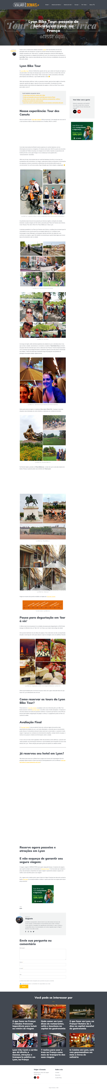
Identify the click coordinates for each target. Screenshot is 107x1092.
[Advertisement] (43, 135)
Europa (76, 4)
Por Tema (84, 4)
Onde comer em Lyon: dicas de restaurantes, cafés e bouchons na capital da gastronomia (53, 1025)
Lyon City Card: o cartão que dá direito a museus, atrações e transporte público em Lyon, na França (24, 1055)
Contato (57, 1072)
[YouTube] (79, 111)
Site (20, 974)
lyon (21, 908)
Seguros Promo (45, 869)
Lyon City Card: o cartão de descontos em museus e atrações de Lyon (43, 102)
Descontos (57, 1075)
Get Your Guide (36, 709)
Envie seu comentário (49, 35)
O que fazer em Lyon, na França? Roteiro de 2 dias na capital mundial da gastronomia (82, 1025)
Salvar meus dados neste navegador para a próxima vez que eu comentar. (37, 980)
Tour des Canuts (51, 596)
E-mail (21, 968)
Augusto (29, 918)
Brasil (46, 4)
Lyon (44, 49)
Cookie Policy (58, 1077)
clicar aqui (25, 879)
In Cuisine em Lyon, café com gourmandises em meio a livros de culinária (82, 1053)
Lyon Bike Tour (24, 71)
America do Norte (56, 4)
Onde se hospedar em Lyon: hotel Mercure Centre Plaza (39, 97)
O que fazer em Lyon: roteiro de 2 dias (34, 95)
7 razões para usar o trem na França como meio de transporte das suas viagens (53, 1053)
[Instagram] (75, 111)
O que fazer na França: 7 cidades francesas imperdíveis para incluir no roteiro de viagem (24, 1025)
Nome (21, 962)
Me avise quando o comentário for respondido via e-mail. (36, 983)
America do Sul (67, 4)
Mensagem (22, 948)
